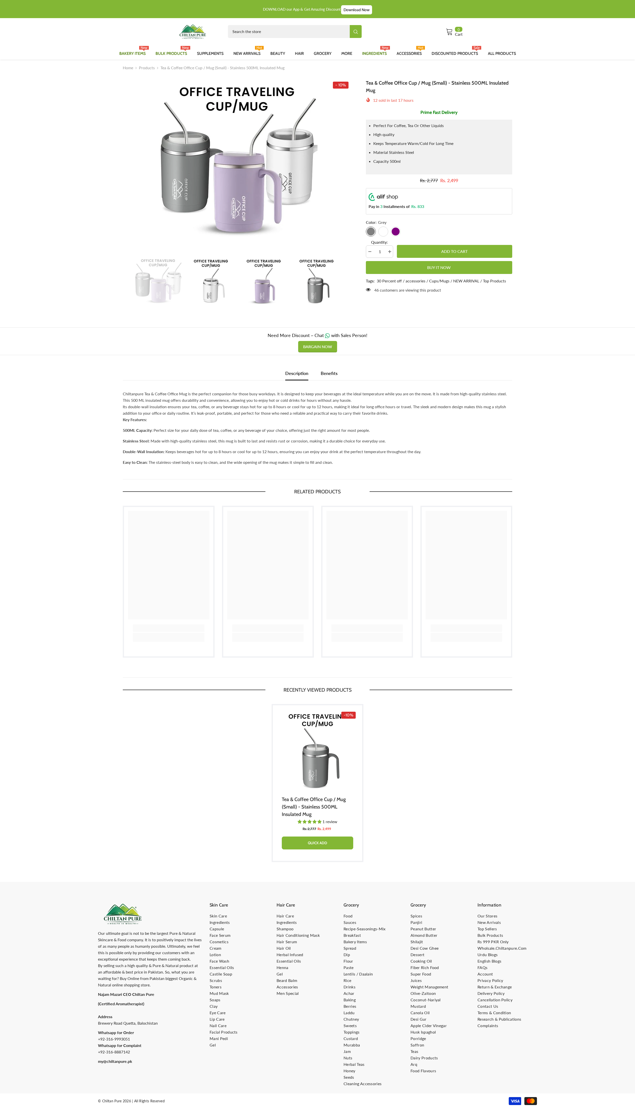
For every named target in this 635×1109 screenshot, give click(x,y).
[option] (237, 159)
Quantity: (379, 242)
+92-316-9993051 (114, 1039)
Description (296, 373)
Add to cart (455, 251)
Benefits (329, 373)
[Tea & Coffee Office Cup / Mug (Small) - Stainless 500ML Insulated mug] (317, 750)
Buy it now (439, 267)
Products (147, 67)
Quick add (317, 843)
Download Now (357, 9)
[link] (168, 628)
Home (128, 67)
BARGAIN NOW (317, 346)
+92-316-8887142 (114, 1051)
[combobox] (289, 31)
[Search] (295, 31)
